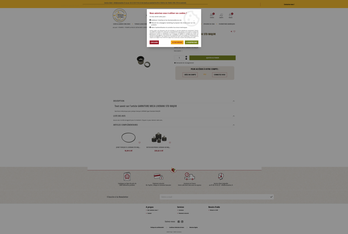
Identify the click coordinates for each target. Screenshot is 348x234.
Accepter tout (192, 42)
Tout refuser (178, 42)
